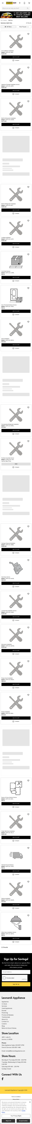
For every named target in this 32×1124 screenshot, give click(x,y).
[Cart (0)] (29, 3)
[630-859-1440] (24, 3)
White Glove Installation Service (8, 932)
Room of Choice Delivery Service (9, 797)
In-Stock (4, 1004)
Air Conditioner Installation (7, 50)
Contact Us (5, 1021)
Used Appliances (7, 1008)
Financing (5, 1013)
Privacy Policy (16, 1099)
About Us (5, 1019)
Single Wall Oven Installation (8, 831)
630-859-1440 (16, 1047)
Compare (17, 60)
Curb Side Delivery (5, 271)
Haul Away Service (5, 577)
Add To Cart (16, 57)
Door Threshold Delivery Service (9, 305)
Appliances (5, 1002)
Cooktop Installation (6, 237)
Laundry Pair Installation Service (8, 610)
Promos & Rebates (8, 1015)
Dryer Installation (5, 338)
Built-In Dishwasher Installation (8, 118)
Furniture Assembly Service (7, 458)
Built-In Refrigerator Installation (8, 203)
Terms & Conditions (16, 1096)
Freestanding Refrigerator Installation (10, 424)
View (16, 464)
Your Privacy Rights (16, 1115)
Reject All (8, 1120)
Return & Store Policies (9, 1028)
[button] (3, 3)
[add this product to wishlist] (28, 34)
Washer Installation (5, 898)
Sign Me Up (16, 984)
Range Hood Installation (7, 678)
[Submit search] (28, 8)
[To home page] (11, 3)
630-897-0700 (19, 1045)
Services (4, 1006)
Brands (4, 1010)
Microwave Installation (6, 644)
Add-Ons (10, 20)
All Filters (9, 26)
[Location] (20, 3)
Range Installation (5, 711)
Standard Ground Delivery (7, 865)
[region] (16, 1112)
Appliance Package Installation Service (10, 84)
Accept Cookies (23, 1120)
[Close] (30, 1102)
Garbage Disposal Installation (8, 543)
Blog (3, 1026)
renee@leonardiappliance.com (15, 1051)
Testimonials (6, 1017)
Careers (4, 1024)
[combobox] (23, 26)
